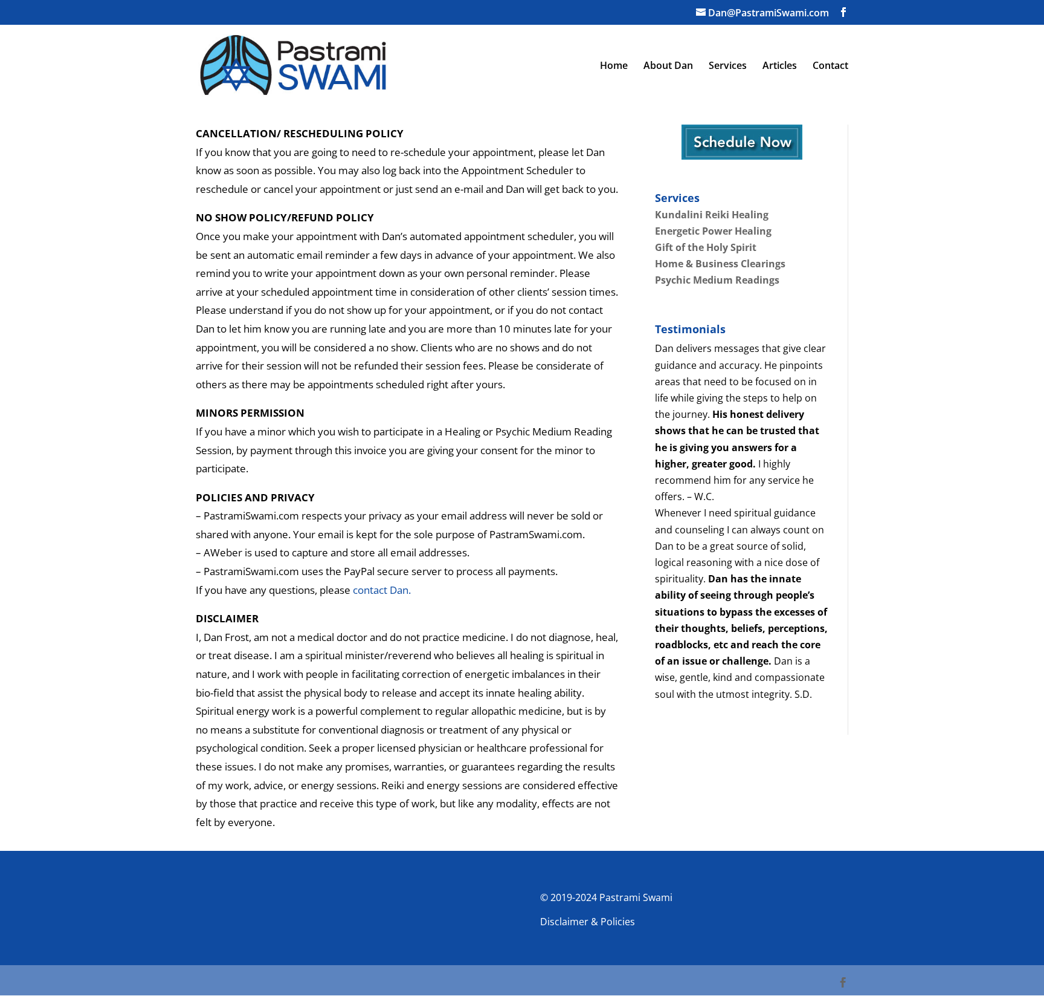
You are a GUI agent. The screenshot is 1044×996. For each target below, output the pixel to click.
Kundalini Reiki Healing (711, 214)
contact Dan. (382, 590)
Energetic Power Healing (713, 231)
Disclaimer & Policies (587, 921)
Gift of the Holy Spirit (705, 247)
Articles (779, 66)
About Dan (668, 66)
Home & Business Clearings (720, 263)
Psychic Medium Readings (717, 280)
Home (614, 66)
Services (728, 66)
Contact (830, 66)
